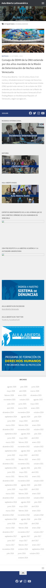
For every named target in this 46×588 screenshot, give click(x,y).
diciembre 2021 (8, 463)
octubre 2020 (38, 481)
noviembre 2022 (24, 446)
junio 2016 (22, 553)
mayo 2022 (23, 455)
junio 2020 (11, 489)
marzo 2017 (10, 545)
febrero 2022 (23, 459)
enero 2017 (36, 545)
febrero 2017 (23, 545)
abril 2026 (22, 391)
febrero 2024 (23, 425)
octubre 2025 (24, 399)
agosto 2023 (25, 434)
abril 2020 (35, 489)
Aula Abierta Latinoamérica (15, 3)
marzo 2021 (10, 476)
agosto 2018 (25, 519)
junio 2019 (11, 506)
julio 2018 (37, 519)
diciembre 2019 (8, 498)
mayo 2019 (23, 506)
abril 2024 (35, 421)
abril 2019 (35, 506)
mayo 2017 (23, 540)
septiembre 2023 (11, 434)
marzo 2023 (10, 442)
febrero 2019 (23, 510)
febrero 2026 (9, 395)
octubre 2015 (34, 553)
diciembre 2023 (8, 429)
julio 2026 (23, 387)
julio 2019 (37, 502)
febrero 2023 (23, 442)
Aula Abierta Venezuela (10, 309)
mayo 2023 (23, 438)
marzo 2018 (10, 528)
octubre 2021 (38, 463)
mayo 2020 (23, 489)
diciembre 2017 (8, 532)
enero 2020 (36, 493)
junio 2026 (35, 387)
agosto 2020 (25, 485)
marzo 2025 (22, 408)
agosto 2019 (25, 502)
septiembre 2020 (11, 485)
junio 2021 (11, 472)
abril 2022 (35, 455)
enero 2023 (36, 442)
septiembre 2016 (38, 549)
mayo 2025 (34, 404)
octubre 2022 (38, 446)
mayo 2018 (23, 523)
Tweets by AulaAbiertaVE (11, 320)
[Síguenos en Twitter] (34, 113)
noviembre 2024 (24, 412)
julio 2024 (37, 416)
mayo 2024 (23, 421)
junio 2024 (11, 421)
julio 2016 (10, 553)
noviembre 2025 (9, 399)
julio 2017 (37, 536)
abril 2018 (35, 523)
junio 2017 (11, 540)
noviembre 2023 (24, 429)
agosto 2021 (25, 468)
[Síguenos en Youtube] (42, 113)
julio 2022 (37, 451)
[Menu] (43, 3)
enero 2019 (36, 510)
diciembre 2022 (8, 446)
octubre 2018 (38, 515)
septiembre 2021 (11, 468)
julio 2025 (10, 404)
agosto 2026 (11, 387)
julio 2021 (37, 468)
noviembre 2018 (24, 515)
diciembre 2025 (35, 395)
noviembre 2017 (24, 532)
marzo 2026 (34, 391)
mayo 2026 (11, 391)
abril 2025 (10, 408)
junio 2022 (11, 455)
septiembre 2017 (11, 536)
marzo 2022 (10, 459)
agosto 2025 (38, 399)
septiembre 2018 (11, 519)
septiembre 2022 (11, 451)
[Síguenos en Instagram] (38, 113)
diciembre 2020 (8, 481)
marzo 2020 (10, 493)
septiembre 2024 (11, 416)
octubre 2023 (38, 429)
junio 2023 (11, 438)
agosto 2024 (25, 416)
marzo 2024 (10, 425)
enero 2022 (36, 459)
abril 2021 (35, 472)
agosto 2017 (25, 536)
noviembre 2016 (8, 549)
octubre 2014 (23, 557)
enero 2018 (36, 528)
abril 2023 (35, 438)
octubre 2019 (38, 498)
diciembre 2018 (8, 515)
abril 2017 (35, 540)
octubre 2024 (38, 412)
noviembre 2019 (24, 498)
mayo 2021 (23, 472)
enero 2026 (22, 395)
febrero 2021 (23, 476)
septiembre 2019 (11, 502)
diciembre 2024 (8, 412)
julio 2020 (37, 485)
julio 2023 (37, 434)
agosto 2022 (25, 451)
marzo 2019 (10, 510)
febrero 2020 (23, 493)
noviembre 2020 (24, 481)
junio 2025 (22, 404)
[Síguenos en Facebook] (30, 113)
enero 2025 (35, 408)
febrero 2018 (23, 528)
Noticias (5, 56)
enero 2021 (36, 476)
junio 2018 (11, 523)
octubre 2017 (38, 532)
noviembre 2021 (24, 463)
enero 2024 (36, 425)
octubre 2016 (23, 549)
